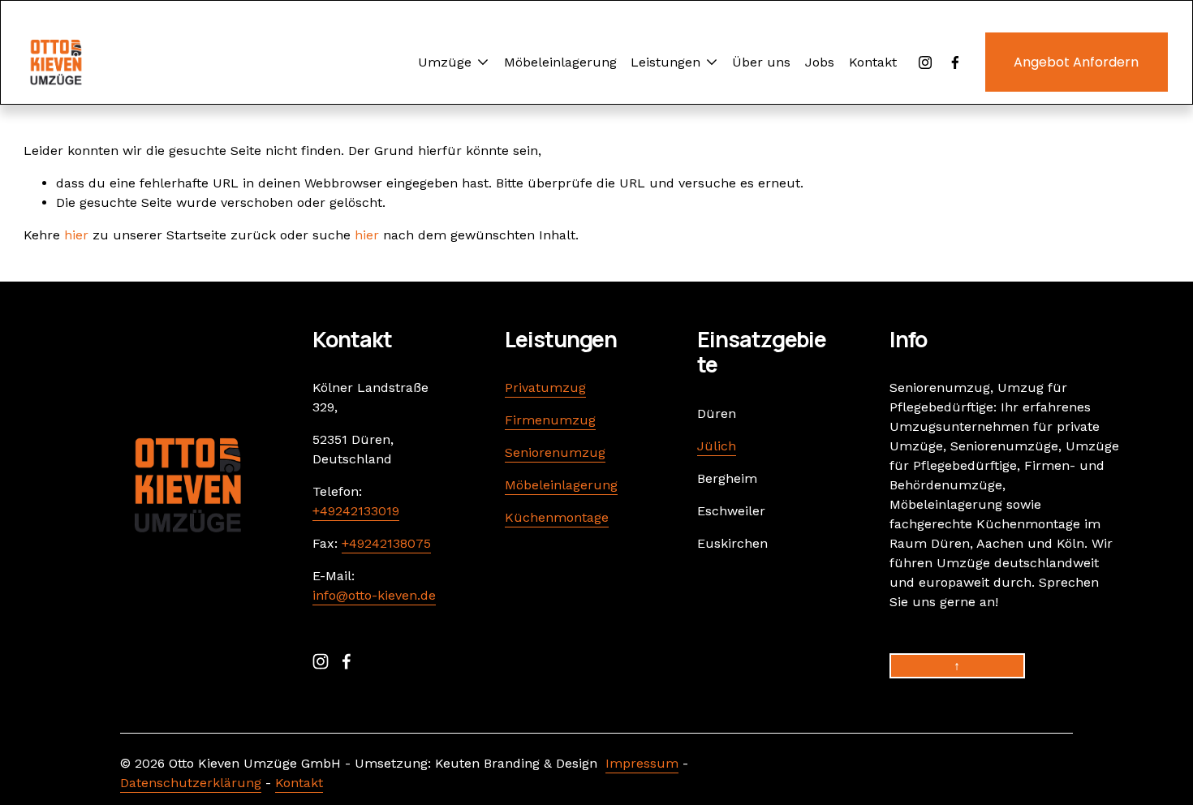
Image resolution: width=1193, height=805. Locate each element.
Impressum (641, 763)
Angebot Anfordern (1076, 62)
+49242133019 (355, 511)
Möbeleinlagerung (560, 62)
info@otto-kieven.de (374, 595)
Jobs (819, 62)
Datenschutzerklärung (190, 782)
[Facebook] (955, 62)
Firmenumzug (550, 420)
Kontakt (873, 62)
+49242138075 (386, 543)
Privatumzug (545, 387)
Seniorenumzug (555, 452)
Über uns (761, 62)
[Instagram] (925, 62)
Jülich (716, 446)
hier (76, 235)
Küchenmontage (557, 517)
